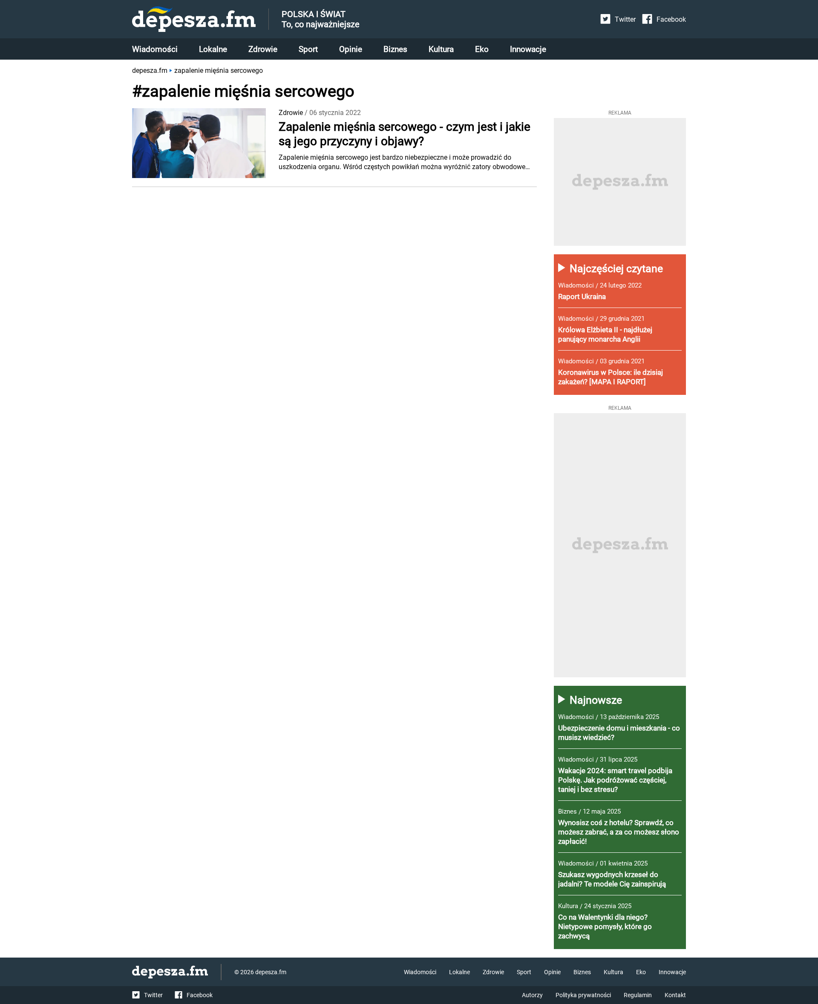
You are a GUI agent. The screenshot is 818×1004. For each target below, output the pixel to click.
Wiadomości (155, 49)
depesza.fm (149, 70)
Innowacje (528, 49)
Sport (308, 49)
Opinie (350, 49)
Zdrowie (262, 49)
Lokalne (213, 49)
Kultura (441, 49)
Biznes (395, 49)
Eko (482, 49)
